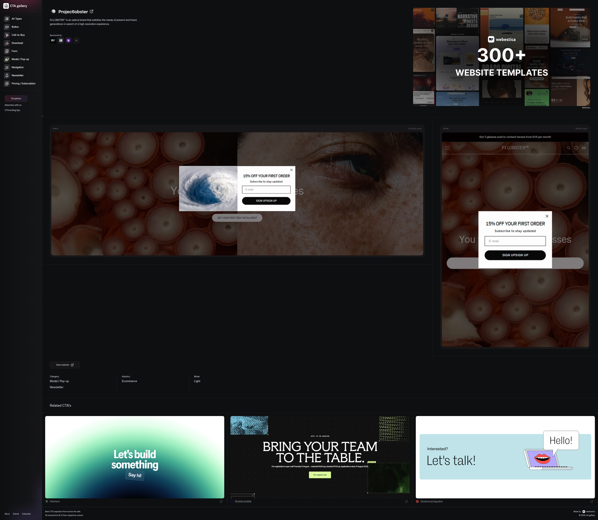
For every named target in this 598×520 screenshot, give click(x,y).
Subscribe (26, 514)
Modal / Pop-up (59, 381)
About (7, 514)
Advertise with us (13, 105)
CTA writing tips (12, 110)
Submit (16, 514)
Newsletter (56, 387)
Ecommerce (129, 381)
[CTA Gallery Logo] (15, 6)
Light (197, 381)
